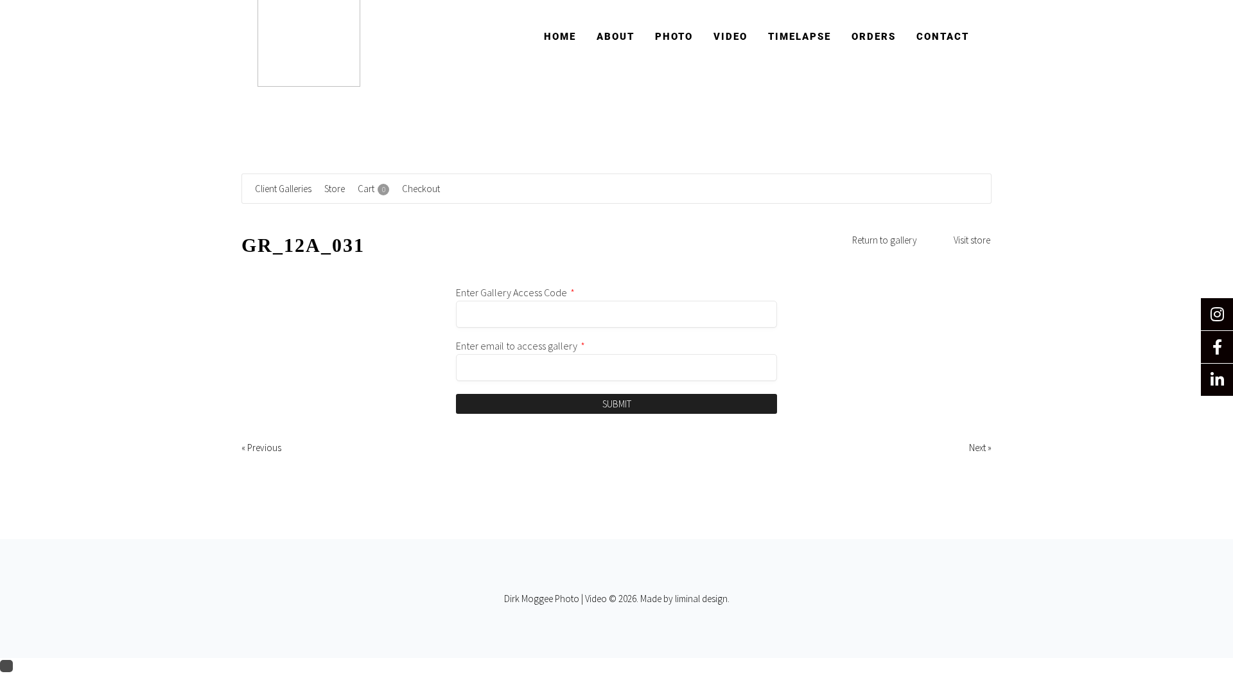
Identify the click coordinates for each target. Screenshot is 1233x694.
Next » (980, 447)
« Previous (261, 447)
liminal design (701, 598)
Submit (616, 404)
